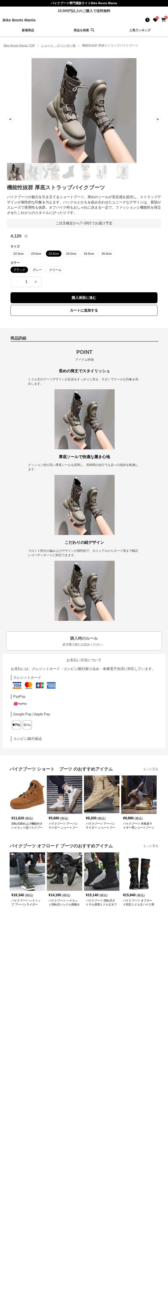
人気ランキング (140, 30)
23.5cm (54, 253)
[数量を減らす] (16, 281)
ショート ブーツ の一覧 (58, 45)
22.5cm (18, 253)
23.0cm (36, 253)
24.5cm (89, 253)
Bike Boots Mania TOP (19, 45)
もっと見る (150, 769)
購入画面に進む (84, 297)
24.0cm (71, 253)
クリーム (55, 270)
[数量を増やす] (35, 281)
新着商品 (28, 30)
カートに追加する (84, 310)
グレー (37, 270)
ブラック (19, 270)
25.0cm (107, 253)
